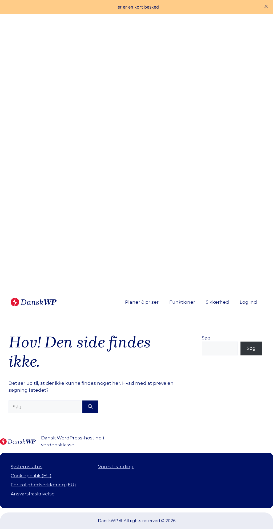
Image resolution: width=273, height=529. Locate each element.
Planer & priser (142, 302)
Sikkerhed (217, 302)
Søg (206, 337)
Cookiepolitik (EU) (31, 475)
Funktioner (182, 302)
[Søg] (90, 406)
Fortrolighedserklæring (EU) (43, 484)
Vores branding (116, 466)
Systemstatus (26, 466)
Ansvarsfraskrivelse (33, 493)
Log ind (248, 302)
